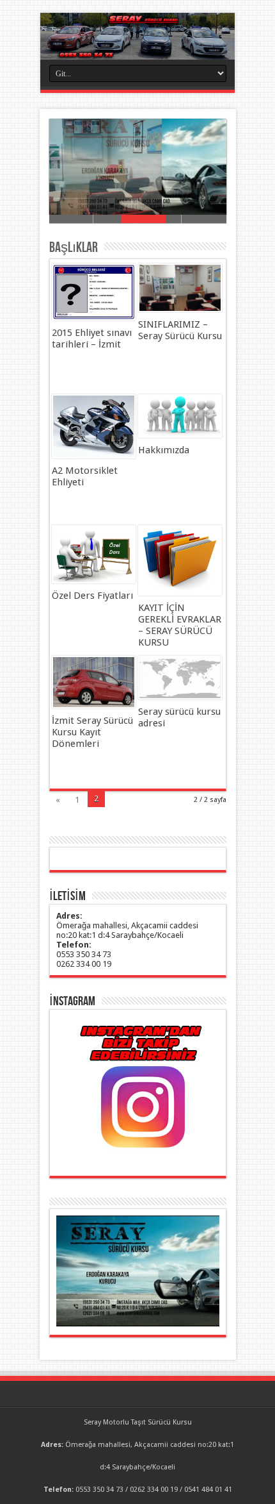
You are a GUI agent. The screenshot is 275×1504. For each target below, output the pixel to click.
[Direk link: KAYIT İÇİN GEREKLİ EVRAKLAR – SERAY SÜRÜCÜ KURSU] (180, 560)
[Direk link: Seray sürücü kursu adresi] (180, 677)
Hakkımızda (163, 450)
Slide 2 (115, 219)
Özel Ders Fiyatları (92, 595)
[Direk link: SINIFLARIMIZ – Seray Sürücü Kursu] (180, 287)
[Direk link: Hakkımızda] (180, 416)
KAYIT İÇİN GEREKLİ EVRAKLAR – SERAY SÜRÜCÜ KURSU (179, 625)
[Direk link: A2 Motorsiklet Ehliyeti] (93, 426)
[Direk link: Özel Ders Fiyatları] (93, 554)
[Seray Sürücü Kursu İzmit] (137, 36)
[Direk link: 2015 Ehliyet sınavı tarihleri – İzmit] (93, 292)
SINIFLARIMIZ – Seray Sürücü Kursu (180, 330)
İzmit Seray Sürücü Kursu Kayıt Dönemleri (92, 732)
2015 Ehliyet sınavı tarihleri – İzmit (92, 338)
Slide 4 (204, 219)
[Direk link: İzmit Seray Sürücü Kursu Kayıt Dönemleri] (93, 682)
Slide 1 (71, 219)
